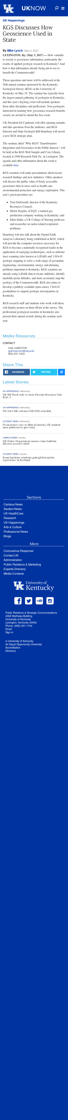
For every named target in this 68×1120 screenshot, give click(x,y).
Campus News (13, 504)
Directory (10, 651)
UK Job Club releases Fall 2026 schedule (27, 411)
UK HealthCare (13, 513)
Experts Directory (15, 569)
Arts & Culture (13, 527)
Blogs (7, 536)
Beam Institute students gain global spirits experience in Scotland (28, 459)
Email (8, 629)
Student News (13, 509)
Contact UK (11, 555)
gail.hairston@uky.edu (21, 351)
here (16, 165)
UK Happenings (14, 20)
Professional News (16, 531)
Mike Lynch (15, 50)
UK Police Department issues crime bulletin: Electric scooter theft (30, 442)
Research (10, 518)
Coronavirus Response (18, 551)
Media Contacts (14, 573)
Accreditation (12, 647)
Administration (13, 560)
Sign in (9, 632)
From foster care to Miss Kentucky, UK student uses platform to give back (32, 426)
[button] (62, 8)
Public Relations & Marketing (22, 564)
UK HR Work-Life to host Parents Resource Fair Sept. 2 (32, 396)
